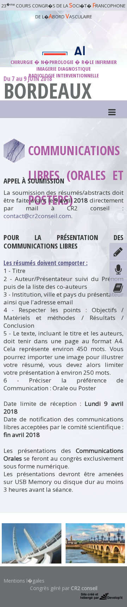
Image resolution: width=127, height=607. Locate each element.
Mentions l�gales (24, 580)
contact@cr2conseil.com (37, 216)
